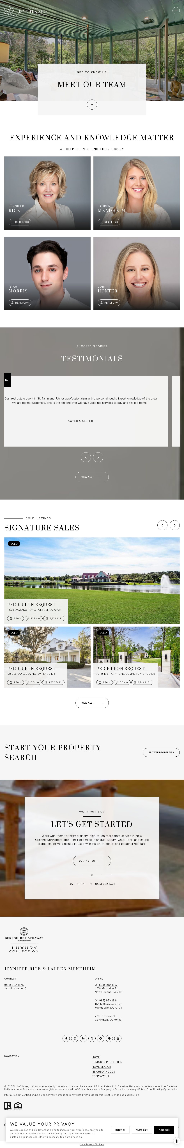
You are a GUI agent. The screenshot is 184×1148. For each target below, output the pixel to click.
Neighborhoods (103, 1071)
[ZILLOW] (117, 1038)
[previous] (162, 525)
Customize (142, 1129)
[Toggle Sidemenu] (176, 10)
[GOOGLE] (109, 1038)
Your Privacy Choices (92, 1144)
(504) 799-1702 (108, 984)
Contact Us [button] (100, 1076)
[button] (92, 861)
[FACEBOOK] (66, 1038)
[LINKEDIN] (83, 1038)
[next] (175, 525)
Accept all (164, 1129)
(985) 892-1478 (105, 884)
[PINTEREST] (100, 1038)
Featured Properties (107, 1061)
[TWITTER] (92, 1038)
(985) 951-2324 (108, 1000)
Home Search (101, 1066)
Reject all (120, 1129)
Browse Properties (161, 752)
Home (96, 1056)
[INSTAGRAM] (74, 1038)
